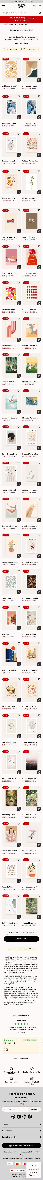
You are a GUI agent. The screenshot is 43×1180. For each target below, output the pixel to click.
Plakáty (11, 24)
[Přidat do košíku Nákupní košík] (19, 80)
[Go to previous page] (9, 949)
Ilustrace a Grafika (23, 24)
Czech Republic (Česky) (22, 1170)
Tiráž (21, 1155)
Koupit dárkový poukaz (23, 1145)
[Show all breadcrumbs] (4, 24)
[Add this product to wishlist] (19, 59)
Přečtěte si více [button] (21, 43)
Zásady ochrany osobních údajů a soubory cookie (21, 1158)
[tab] (34, 6)
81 (30, 949)
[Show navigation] (3, 6)
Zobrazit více (21, 939)
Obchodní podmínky (11, 1152)
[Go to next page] (34, 949)
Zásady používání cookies (30, 1152)
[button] (33, 1170)
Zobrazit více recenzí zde (22, 1059)
